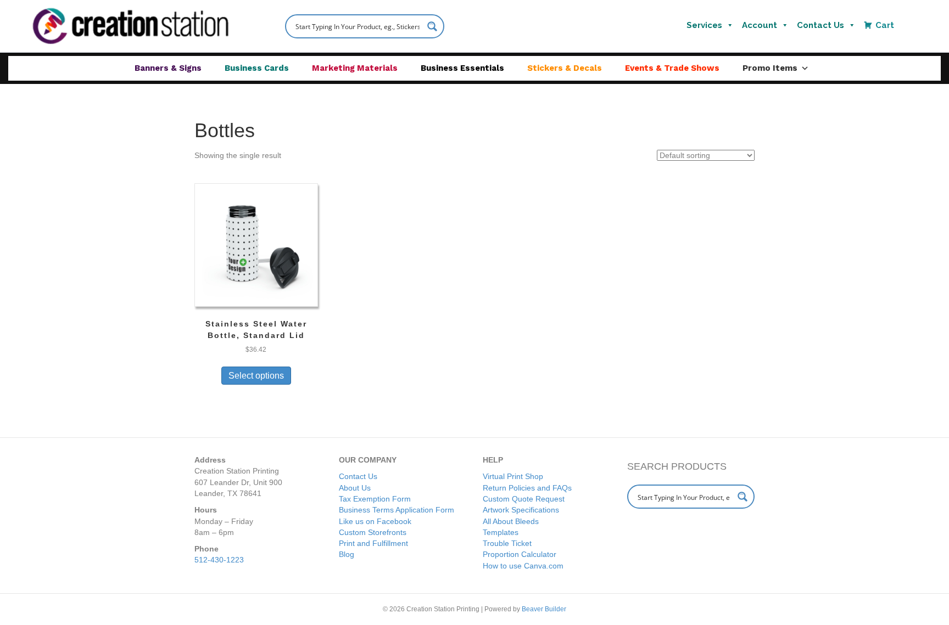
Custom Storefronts (372, 532)
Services (704, 25)
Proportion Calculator (519, 554)
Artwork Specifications (521, 509)
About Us (355, 487)
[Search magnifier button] (432, 26)
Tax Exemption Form (375, 498)
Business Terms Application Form (396, 509)
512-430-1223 (219, 559)
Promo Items (770, 68)
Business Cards (257, 68)
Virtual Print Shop (513, 476)
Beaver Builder (544, 609)
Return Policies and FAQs (527, 487)
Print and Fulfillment (373, 543)
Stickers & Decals (564, 68)
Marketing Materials (355, 68)
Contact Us (820, 25)
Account (759, 25)
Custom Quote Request (524, 498)
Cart (884, 25)
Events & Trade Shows (672, 68)
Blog (346, 554)
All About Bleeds (511, 521)
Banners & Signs (168, 68)
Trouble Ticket (507, 543)
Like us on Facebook (375, 521)
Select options (256, 375)
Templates (500, 532)
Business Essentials (462, 68)
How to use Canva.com (523, 565)
